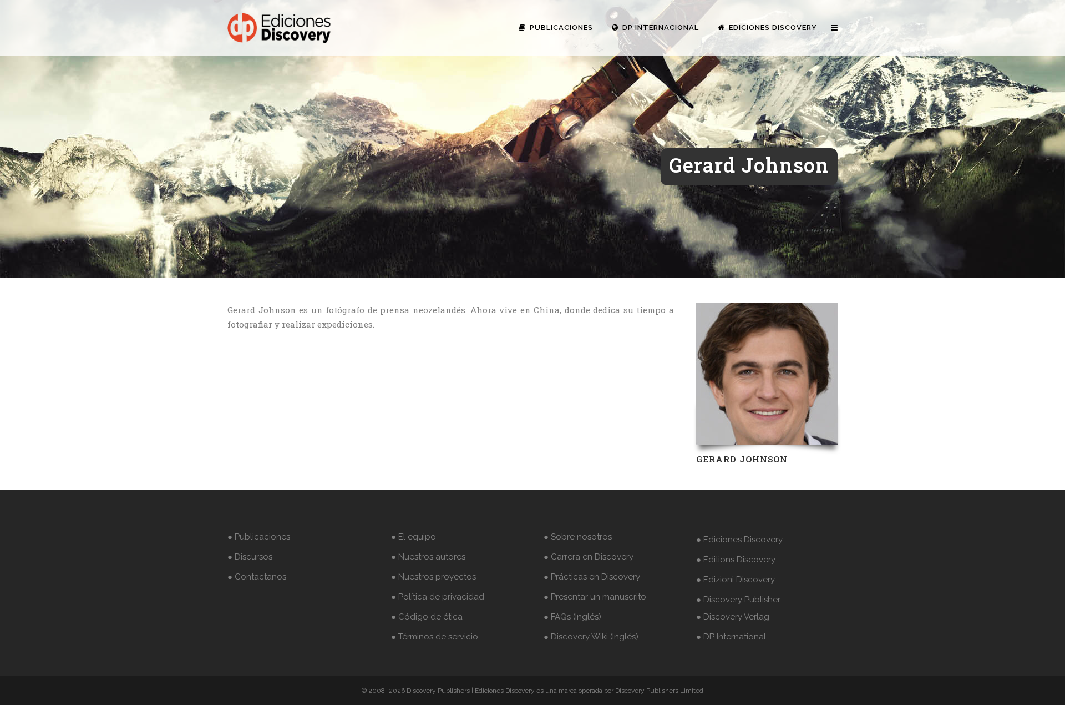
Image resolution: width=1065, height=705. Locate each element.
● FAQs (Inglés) (572, 617)
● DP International (731, 637)
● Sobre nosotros (578, 537)
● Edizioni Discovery (735, 580)
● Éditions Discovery (735, 560)
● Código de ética (427, 617)
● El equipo (413, 537)
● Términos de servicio (434, 637)
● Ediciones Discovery (739, 540)
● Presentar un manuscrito (595, 597)
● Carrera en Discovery (588, 557)
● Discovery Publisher (738, 600)
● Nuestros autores (428, 557)
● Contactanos (256, 577)
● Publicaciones (258, 537)
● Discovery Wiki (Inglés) (591, 637)
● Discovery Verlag (732, 617)
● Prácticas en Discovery (592, 577)
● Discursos (249, 557)
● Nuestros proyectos (433, 577)
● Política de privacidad (437, 597)
